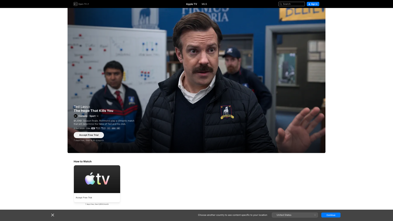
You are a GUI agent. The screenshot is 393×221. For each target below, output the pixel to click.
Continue (331, 215)
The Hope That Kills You (196, 80)
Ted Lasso (82, 107)
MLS (204, 4)
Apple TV (191, 4)
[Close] (52, 215)
